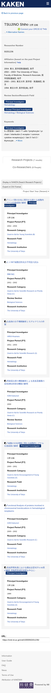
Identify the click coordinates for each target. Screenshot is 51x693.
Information (7, 656)
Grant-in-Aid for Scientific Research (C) (22, 540)
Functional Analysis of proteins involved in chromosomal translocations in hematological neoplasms (24, 508)
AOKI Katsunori (13, 396)
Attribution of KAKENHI (12, 680)
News (4, 670)
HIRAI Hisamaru (13, 336)
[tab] (27, 160)
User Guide (7, 661)
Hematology (9, 105)
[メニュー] (48, 3)
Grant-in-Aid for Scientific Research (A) (22, 353)
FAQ (4, 665)
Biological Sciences (25, 113)
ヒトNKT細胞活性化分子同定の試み (23, 262)
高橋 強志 (10, 274)
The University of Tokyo (16, 251)
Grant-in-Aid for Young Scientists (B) (21, 234)
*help (45, 29)
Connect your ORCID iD (31, 29)
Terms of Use (8, 675)
